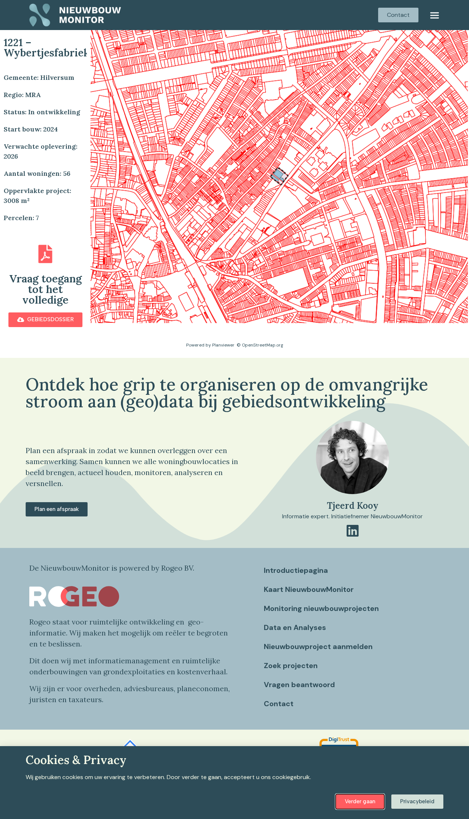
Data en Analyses (295, 627)
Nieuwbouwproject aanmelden (318, 646)
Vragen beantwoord (299, 684)
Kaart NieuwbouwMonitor (309, 589)
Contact (278, 703)
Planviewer (223, 345)
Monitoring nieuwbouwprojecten (321, 608)
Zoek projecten (291, 665)
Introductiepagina (296, 570)
